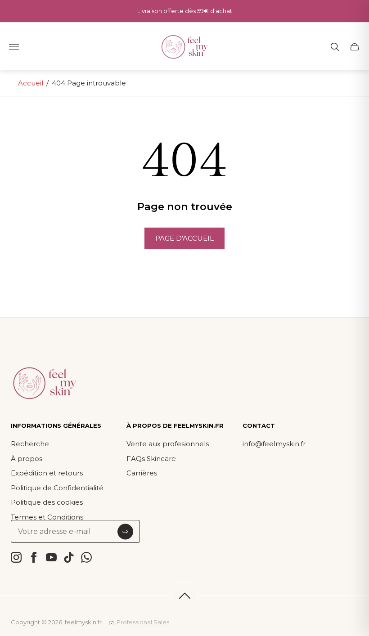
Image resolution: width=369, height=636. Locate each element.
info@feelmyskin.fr (274, 443)
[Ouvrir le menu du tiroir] (14, 47)
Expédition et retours (47, 473)
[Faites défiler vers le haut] (184, 595)
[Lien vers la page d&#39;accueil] (44, 384)
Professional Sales (143, 622)
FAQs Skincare (151, 458)
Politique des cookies (47, 502)
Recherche (30, 443)
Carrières (141, 473)
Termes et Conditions (47, 517)
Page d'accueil (184, 238)
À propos (26, 458)
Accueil (30, 83)
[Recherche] (335, 47)
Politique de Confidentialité (57, 488)
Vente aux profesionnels (167, 443)
